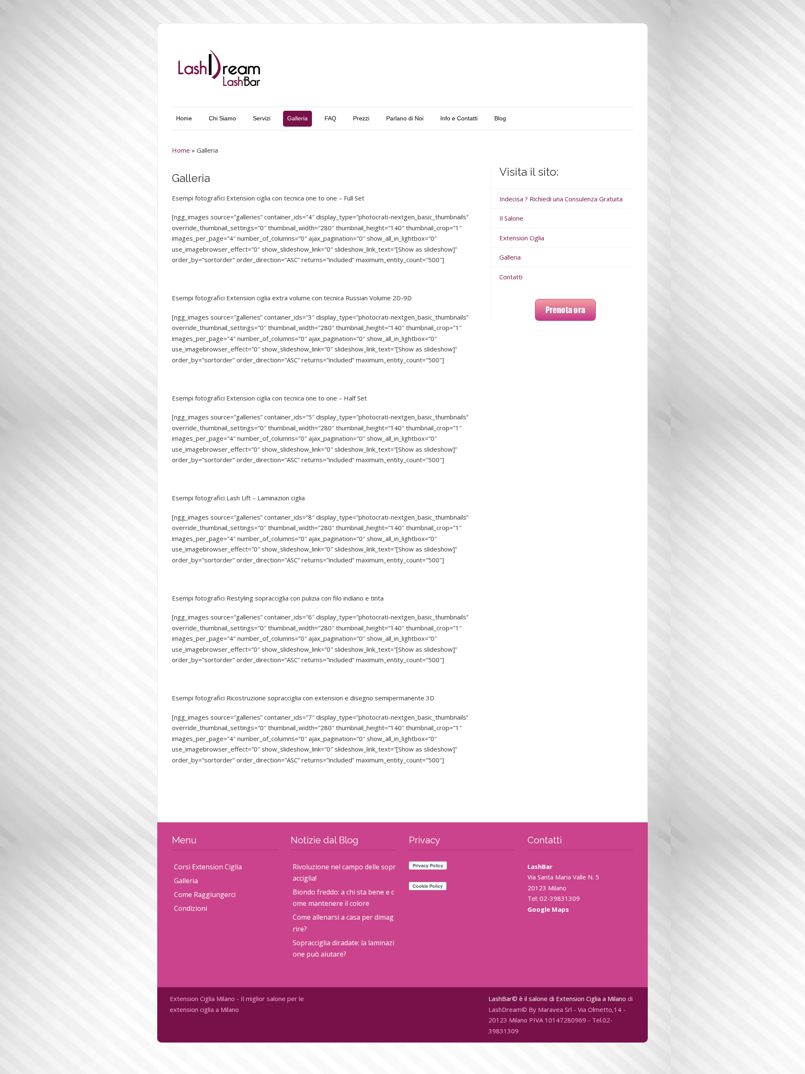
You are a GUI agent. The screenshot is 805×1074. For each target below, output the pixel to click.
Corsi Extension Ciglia (208, 866)
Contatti (510, 277)
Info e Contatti (459, 118)
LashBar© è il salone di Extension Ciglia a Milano (557, 998)
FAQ (330, 118)
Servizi (261, 118)
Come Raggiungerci (205, 894)
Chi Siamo (222, 118)
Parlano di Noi (404, 118)
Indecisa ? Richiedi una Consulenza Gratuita (561, 199)
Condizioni (190, 908)
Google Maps (548, 909)
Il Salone (511, 218)
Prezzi (361, 118)
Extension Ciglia (521, 238)
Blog (500, 118)
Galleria (297, 118)
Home (184, 118)
